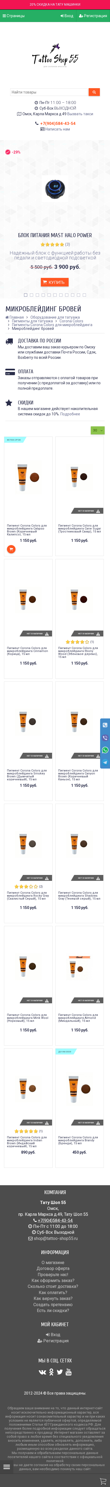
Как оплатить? (53, 1292)
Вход (68, 16)
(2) (41, 886)
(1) (92, 642)
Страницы (15, 16)
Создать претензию (53, 1304)
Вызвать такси (80, 114)
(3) (67, 244)
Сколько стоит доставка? (53, 1286)
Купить (56, 282)
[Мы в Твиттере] (60, 1372)
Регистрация (95, 16)
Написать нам (57, 129)
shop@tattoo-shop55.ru (56, 1238)
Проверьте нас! (53, 1274)
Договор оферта (53, 1268)
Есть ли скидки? (53, 1310)
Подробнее (70, 414)
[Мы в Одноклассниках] (51, 1372)
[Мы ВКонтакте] (42, 1372)
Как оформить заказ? (53, 1280)
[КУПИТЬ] (11, 549)
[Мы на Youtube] (69, 1372)
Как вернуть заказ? (53, 1298)
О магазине (53, 1262)
